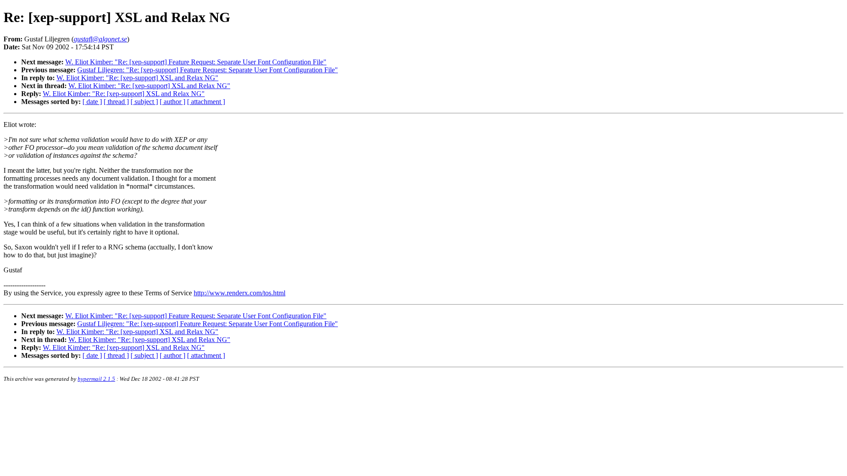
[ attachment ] (206, 101)
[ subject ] (144, 101)
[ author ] (172, 101)
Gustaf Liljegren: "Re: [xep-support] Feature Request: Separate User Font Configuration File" (207, 70)
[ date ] (92, 101)
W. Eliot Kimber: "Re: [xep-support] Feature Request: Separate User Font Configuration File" (195, 62)
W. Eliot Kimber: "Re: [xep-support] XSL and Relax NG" (137, 78)
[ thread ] (116, 101)
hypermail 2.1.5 (96, 379)
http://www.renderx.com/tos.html (239, 293)
